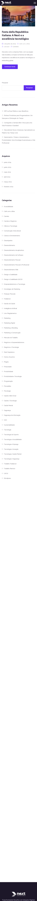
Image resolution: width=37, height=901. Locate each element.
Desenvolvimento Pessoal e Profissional (16, 265)
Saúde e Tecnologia (10, 400)
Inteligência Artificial (10, 308)
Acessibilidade (8, 206)
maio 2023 (7, 172)
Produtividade (8, 371)
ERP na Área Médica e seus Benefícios (16, 111)
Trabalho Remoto (9, 468)
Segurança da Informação (12, 415)
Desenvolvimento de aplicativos (14, 250)
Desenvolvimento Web (11, 269)
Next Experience (9, 352)
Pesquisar (5, 82)
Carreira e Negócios (10, 221)
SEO (5, 420)
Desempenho (8, 240)
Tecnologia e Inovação (11, 449)
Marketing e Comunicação (12, 332)
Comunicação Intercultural (12, 231)
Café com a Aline (24, 44)
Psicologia (7, 391)
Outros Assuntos (9, 357)
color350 (6, 46)
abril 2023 (7, 177)
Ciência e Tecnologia (10, 226)
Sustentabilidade (9, 425)
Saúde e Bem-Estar (10, 396)
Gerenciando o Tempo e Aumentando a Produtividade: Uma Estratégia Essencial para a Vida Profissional (18, 140)
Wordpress (7, 478)
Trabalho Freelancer (10, 464)
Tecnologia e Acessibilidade (13, 439)
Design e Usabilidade (10, 274)
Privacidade (7, 366)
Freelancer (7, 299)
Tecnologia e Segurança (11, 459)
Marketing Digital (9, 323)
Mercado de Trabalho (11, 337)
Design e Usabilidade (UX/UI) (13, 279)
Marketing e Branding (11, 328)
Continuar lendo (9, 66)
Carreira (6, 216)
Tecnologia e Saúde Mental (12, 454)
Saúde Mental (8, 405)
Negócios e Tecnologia (11, 347)
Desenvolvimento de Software (13, 255)
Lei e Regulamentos (10, 313)
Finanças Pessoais (9, 294)
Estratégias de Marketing (12, 289)
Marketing (7, 318)
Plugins (6, 362)
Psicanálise (7, 386)
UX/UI (6, 473)
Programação (8, 381)
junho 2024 (7, 162)
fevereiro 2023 (8, 186)
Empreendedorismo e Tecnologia (14, 284)
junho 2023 (7, 167)
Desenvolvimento (9, 245)
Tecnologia (7, 430)
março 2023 (8, 182)
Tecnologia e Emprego (11, 444)
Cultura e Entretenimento (12, 235)
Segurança (7, 410)
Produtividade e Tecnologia (13, 376)
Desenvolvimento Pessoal (12, 260)
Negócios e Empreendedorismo (14, 342)
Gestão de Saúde (9, 303)
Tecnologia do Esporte (11, 434)
